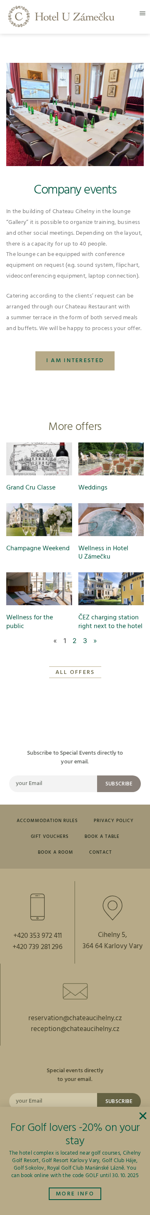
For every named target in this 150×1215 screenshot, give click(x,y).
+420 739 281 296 (37, 947)
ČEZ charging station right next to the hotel (110, 622)
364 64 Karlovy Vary (112, 946)
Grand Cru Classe (30, 487)
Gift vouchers (50, 836)
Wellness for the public (29, 622)
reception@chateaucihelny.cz (75, 1029)
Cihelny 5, (112, 935)
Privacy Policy (114, 821)
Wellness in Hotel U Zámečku (103, 553)
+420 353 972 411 (37, 936)
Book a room (55, 852)
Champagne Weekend (38, 548)
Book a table (102, 836)
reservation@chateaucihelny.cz (75, 1018)
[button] (142, 13)
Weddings (93, 487)
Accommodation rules (47, 821)
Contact (100, 852)
